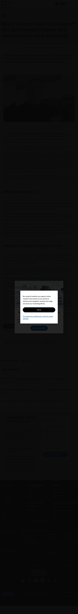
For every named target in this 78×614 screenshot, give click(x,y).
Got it (39, 310)
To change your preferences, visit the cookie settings (38, 317)
